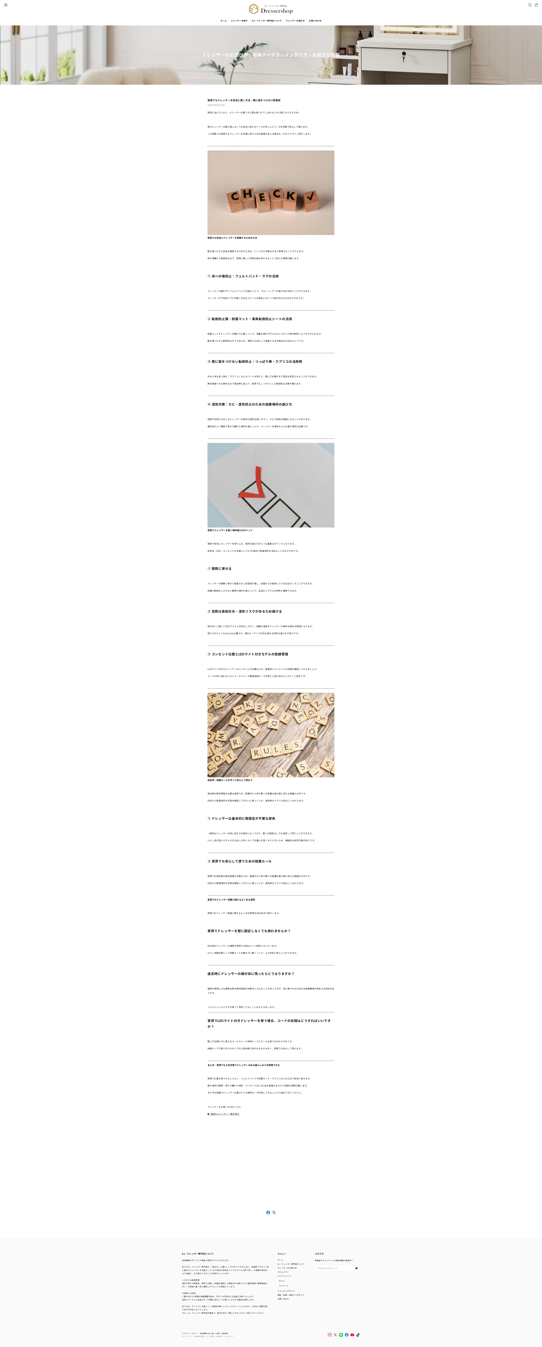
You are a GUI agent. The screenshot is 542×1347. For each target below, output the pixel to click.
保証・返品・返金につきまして (291, 1295)
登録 (356, 1268)
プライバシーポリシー (190, 1333)
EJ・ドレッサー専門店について (267, 20)
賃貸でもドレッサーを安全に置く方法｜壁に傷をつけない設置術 (244, 100)
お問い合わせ (315, 20)
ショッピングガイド (286, 1291)
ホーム (223, 20)
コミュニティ (283, 1272)
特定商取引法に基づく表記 (210, 1333)
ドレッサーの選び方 (295, 20)
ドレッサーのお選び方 (287, 1268)
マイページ (284, 1286)
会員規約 (224, 1333)
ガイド (282, 1281)
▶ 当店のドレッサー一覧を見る (223, 1114)
